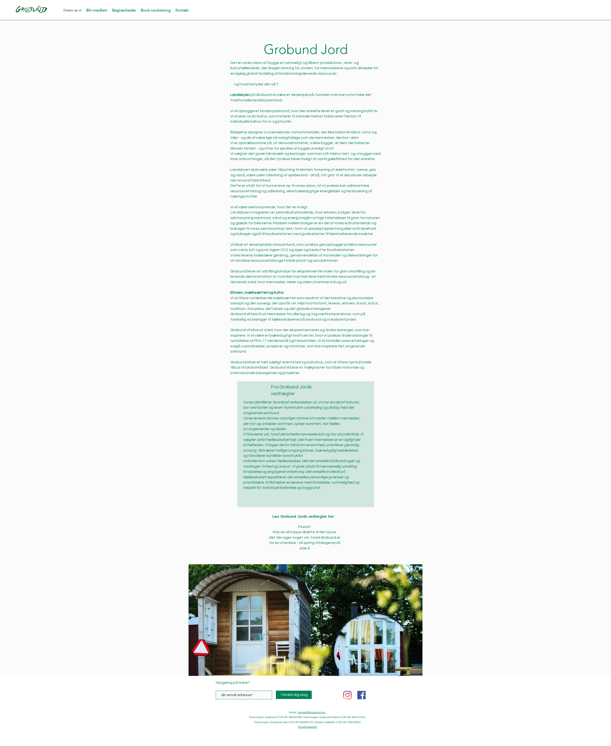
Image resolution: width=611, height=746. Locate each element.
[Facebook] (361, 695)
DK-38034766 (293, 717)
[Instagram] (347, 695)
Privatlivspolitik (307, 727)
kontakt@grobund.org (311, 712)
